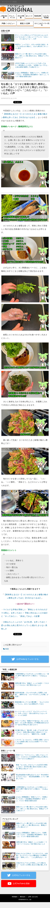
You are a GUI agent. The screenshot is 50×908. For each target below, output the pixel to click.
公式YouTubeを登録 (21, 883)
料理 (7, 649)
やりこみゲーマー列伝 (42, 24)
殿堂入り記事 (25, 23)
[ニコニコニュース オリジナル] (16, 8)
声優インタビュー (8, 23)
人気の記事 (4, 16)
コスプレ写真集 (46, 16)
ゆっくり (29, 16)
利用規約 (14, 896)
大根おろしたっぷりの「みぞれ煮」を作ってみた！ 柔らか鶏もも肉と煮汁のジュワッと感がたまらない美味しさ (24, 625)
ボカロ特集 (21, 16)
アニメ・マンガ (12, 16)
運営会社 (22, 896)
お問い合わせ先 (33, 896)
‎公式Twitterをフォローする (27, 659)
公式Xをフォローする (21, 875)
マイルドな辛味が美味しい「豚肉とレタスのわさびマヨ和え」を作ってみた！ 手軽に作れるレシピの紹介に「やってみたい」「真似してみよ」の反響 (24, 613)
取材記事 (37, 16)
